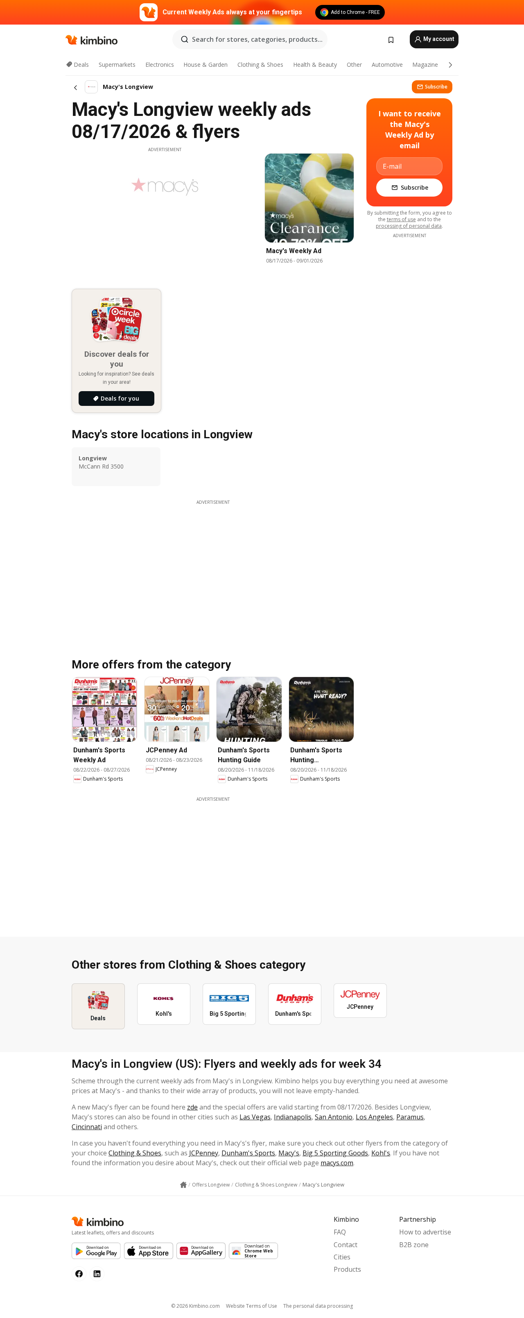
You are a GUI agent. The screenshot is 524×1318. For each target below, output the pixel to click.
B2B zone (414, 1244)
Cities (342, 1256)
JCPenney (203, 1152)
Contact (345, 1244)
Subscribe (436, 86)
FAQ (340, 1231)
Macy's (288, 1152)
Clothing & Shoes (260, 64)
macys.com (337, 1162)
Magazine (425, 64)
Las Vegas (255, 1116)
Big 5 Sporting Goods (335, 1152)
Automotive (387, 64)
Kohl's (380, 1152)
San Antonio (333, 1116)
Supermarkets (117, 64)
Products (347, 1269)
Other (354, 64)
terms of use (401, 219)
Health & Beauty (315, 64)
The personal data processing (318, 1305)
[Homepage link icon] (183, 1185)
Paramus (410, 1116)
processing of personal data (409, 225)
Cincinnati (87, 1126)
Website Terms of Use (251, 1305)
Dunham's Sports (248, 1152)
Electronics (159, 64)
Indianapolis (293, 1116)
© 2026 (195, 1305)
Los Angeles (374, 1116)
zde (192, 1107)
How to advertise (425, 1231)
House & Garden (205, 64)
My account (438, 39)
